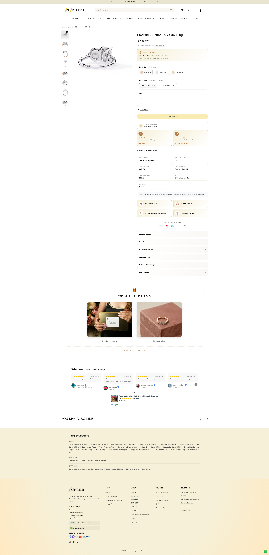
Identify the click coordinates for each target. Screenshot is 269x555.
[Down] (65, 105)
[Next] (157, 2)
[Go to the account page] (189, 10)
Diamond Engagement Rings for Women (142, 444)
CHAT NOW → (142, 143)
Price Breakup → (159, 45)
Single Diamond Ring (186, 444)
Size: (141, 93)
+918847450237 (81, 515)
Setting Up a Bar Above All (113, 500)
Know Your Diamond (111, 496)
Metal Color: (147, 67)
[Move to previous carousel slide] (201, 419)
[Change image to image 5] (65, 73)
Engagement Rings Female (140, 449)
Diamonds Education (187, 503)
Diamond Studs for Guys (77, 469)
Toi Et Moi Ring (100, 449)
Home (63, 27)
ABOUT (133, 518)
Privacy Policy (160, 496)
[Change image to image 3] (65, 54)
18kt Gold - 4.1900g (168, 85)
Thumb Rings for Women (107, 447)
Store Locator (73, 510)
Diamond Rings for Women (78, 444)
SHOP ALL (134, 492)
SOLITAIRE (134, 507)
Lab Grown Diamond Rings (99, 444)
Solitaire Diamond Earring (114, 469)
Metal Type (151, 80)
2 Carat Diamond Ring (177, 449)
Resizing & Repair (161, 508)
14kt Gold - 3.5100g (148, 85)
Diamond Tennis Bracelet (77, 461)
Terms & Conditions (162, 492)
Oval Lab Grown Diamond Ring (150, 447)
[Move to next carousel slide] (206, 419)
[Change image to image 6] (65, 83)
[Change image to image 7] (65, 92)
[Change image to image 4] (65, 63)
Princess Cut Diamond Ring (127, 447)
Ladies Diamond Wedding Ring (118, 449)
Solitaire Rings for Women (168, 444)
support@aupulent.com (76, 518)
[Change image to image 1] (65, 34)
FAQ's (157, 504)
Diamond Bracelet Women (97, 461)
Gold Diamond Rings (89, 447)
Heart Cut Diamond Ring (84, 449)
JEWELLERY (135, 503)
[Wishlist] (195, 10)
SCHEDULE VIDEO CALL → (182, 143)
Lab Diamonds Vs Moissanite (190, 499)
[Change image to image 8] (65, 102)
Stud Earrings (146, 469)
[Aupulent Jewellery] (75, 10)
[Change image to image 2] (65, 44)
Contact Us (108, 504)
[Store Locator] (183, 10)
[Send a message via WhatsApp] (265, 551)
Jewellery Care (185, 511)
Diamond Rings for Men (118, 444)
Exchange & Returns (162, 500)
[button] (73, 384)
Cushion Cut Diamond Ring (172, 447)
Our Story (108, 492)
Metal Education (186, 507)
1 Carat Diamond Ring (159, 449)
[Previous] (111, 2)
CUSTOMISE (135, 511)
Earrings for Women (132, 469)
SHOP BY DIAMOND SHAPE (140, 514)
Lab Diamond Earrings (95, 469)
